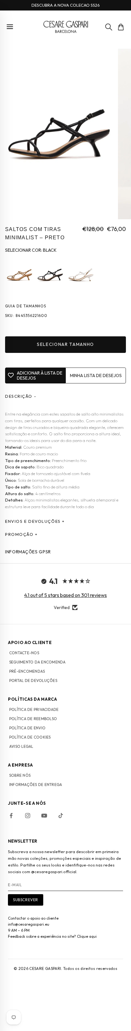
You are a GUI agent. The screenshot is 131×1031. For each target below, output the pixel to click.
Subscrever (25, 899)
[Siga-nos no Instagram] (27, 815)
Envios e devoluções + (35, 521)
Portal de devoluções (33, 680)
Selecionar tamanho (65, 344)
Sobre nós (20, 775)
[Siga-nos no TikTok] (61, 815)
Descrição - (20, 396)
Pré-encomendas (27, 671)
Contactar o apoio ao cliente (33, 918)
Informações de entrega (35, 784)
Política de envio (27, 728)
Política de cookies (30, 737)
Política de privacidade (34, 709)
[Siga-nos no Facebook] (11, 815)
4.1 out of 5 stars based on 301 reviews (65, 595)
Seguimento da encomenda (37, 662)
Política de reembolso (33, 718)
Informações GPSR (28, 552)
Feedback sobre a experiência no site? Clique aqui (52, 936)
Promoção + (21, 534)
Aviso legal (21, 746)
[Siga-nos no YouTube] (44, 815)
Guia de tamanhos (25, 306)
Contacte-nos (24, 652)
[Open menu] (10, 27)
